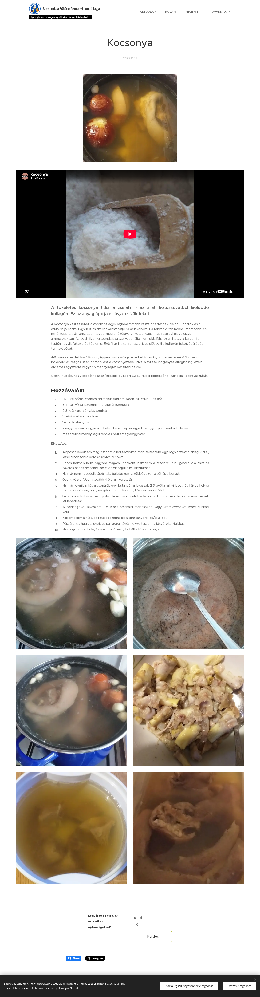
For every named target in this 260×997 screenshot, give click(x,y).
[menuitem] (149, 11)
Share (75, 958)
